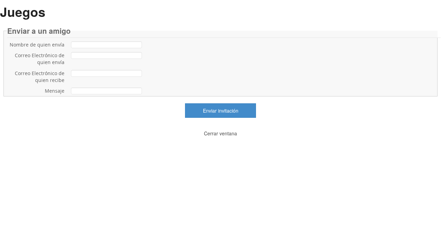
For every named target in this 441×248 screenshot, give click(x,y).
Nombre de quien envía (37, 44)
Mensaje (54, 90)
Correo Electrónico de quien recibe (39, 76)
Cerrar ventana (220, 133)
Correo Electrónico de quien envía (39, 58)
